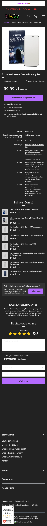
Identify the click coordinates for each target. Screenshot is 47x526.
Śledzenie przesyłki (10, 445)
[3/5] (19, 333)
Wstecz (6, 22)
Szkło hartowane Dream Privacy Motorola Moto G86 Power (26, 219)
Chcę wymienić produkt (12, 457)
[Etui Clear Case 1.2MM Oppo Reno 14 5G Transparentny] (5, 246)
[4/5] (24, 333)
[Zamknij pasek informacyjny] (42, 9)
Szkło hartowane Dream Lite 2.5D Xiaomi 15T (24, 209)
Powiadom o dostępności (22, 98)
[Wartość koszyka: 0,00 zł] (35, 16)
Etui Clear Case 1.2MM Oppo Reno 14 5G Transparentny (23, 245)
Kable (25, 22)
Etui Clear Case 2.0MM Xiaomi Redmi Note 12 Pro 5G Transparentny (27, 263)
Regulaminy (7, 479)
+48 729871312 (8, 501)
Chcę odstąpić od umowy (12, 453)
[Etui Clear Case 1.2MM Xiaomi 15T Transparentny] (5, 229)
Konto (4, 470)
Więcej (38, 135)
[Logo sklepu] (12, 16)
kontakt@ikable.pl (22, 501)
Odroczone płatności (14, 114)
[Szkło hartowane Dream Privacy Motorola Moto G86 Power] (5, 220)
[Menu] (43, 16)
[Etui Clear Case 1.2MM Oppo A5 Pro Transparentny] (5, 238)
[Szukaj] (29, 16)
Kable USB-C (38, 22)
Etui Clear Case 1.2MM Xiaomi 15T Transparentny (26, 227)
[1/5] (10, 333)
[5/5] (28, 333)
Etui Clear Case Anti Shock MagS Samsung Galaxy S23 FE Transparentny (27, 254)
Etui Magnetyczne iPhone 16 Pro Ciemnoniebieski (26, 271)
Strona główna (16, 22)
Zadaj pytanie (36, 291)
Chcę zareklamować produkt (14, 449)
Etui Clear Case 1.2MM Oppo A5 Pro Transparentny (26, 235)
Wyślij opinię (23, 381)
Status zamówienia (10, 441)
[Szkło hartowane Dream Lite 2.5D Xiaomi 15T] (5, 212)
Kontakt (5, 461)
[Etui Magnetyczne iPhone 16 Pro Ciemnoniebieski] (5, 273)
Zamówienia (8, 434)
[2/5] (15, 333)
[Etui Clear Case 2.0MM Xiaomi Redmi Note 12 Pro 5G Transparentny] (5, 264)
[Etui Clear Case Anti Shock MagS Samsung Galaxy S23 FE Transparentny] (5, 255)
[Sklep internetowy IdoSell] (23, 522)
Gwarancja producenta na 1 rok (34, 146)
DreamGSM (29, 131)
